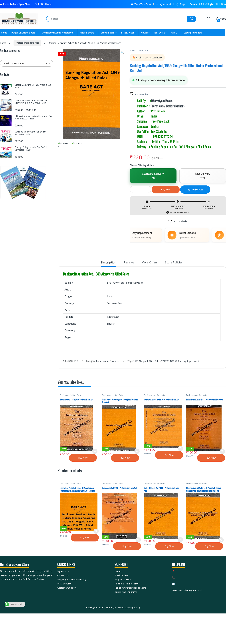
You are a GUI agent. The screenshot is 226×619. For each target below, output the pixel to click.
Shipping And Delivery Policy (71, 579)
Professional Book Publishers (168, 105)
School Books (107, 32)
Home (3, 42)
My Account (165, 4)
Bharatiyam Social (193, 590)
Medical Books (87, 32)
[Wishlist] (208, 18)
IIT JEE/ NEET (127, 32)
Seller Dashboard (43, 4)
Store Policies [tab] (174, 262)
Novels (144, 32)
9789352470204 (169, 361)
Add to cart (197, 189)
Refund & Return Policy (127, 583)
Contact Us (63, 575)
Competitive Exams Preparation (57, 32)
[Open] (40, 19)
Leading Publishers (193, 32)
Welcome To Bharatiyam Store (15, 4)
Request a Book (123, 579)
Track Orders (121, 575)
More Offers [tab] (149, 262)
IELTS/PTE (159, 32)
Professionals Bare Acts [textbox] (25, 63)
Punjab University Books (23, 32)
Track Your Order (142, 4)
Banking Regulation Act (189, 361)
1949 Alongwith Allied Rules (146, 361)
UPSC (174, 32)
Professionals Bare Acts (27, 42)
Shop (182, 4)
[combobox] (26, 63)
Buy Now (165, 189)
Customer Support (67, 587)
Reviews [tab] (129, 262)
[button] (122, 52)
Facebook (177, 590)
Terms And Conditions (126, 591)
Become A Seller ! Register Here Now (208, 4)
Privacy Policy (64, 583)
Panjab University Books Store (130, 587)
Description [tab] (108, 262)
